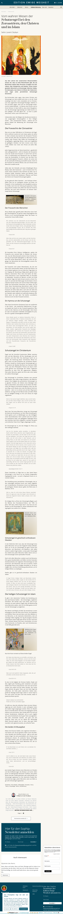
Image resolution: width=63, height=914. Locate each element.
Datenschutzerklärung (21, 845)
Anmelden (33, 842)
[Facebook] (54, 2)
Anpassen (7, 908)
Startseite (3, 11)
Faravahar (27, 784)
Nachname (47, 866)
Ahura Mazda (14, 784)
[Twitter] (56, 2)
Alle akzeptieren (23, 908)
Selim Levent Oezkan (9, 32)
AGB (33, 894)
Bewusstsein (11, 11)
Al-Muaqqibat (21, 784)
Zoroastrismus (23, 786)
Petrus (7, 786)
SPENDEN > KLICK (25, 886)
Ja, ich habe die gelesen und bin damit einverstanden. (20, 846)
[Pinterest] (60, 2)
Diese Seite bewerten (35, 890)
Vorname (47, 861)
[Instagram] (59, 2)
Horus (31, 784)
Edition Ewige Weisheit (31, 2)
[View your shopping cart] (61, 7)
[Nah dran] (28, 894)
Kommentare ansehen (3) (20, 818)
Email (46, 856)
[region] (16, 902)
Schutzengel (12, 786)
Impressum (25, 890)
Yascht (17, 786)
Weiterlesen (5, 875)
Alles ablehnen (15, 908)
